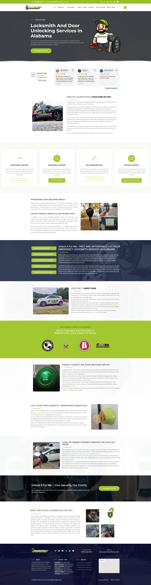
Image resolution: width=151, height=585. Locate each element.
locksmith (73, 386)
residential (115, 305)
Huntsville (96, 453)
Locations (70, 7)
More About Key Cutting (94, 178)
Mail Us (109, 550)
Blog (85, 7)
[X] (104, 2)
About (80, 7)
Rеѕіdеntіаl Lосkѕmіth (84, 565)
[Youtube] (108, 2)
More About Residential (57, 180)
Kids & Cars (111, 7)
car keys (38, 413)
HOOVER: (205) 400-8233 (42, 266)
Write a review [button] (42, 80)
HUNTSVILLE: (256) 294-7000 (43, 272)
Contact (91, 7)
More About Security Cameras (131, 180)
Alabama (93, 312)
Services (61, 7)
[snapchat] (114, 2)
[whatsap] (117, 2)
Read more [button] (58, 83)
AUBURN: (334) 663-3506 (42, 248)
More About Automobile (19, 180)
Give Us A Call (87, 550)
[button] (125, 7)
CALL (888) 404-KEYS (41, 50)
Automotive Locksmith (84, 563)
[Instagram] (111, 2)
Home (54, 7)
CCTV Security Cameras (84, 569)
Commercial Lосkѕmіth (84, 567)
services (74, 462)
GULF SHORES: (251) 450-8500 (43, 260)
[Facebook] (101, 2)
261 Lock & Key (100, 7)
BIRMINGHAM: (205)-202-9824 (43, 254)
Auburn (80, 453)
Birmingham (86, 453)
